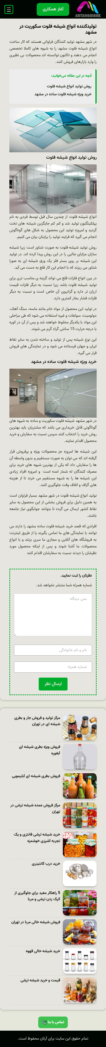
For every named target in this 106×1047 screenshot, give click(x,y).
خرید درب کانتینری (46, 864)
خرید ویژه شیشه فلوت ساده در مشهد (63, 94)
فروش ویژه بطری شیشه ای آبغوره (39, 750)
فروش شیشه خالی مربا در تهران (35, 922)
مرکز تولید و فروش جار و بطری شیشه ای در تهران (37, 721)
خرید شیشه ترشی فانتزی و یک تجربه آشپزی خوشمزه (37, 838)
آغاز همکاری (53, 9)
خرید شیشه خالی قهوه (43, 951)
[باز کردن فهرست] (8, 9)
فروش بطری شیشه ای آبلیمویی (36, 776)
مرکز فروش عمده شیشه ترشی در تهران (35, 808)
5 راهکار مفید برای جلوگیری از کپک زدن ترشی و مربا (37, 896)
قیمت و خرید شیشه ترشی (40, 980)
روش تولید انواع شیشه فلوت (69, 86)
